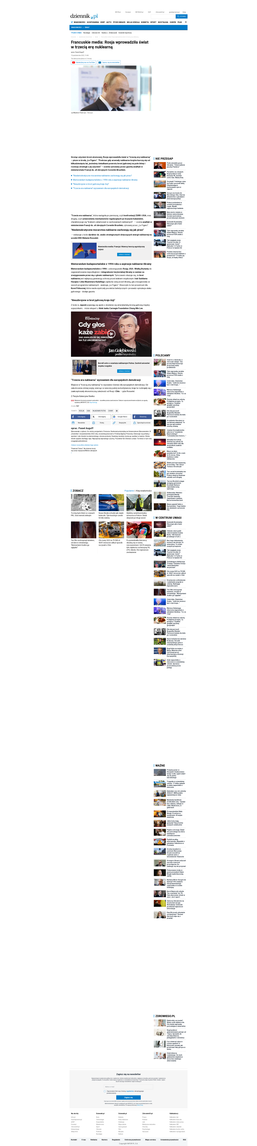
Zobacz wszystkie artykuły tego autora (84, 445)
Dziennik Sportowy (125, 33)
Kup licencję (93, 402)
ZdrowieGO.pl (160, 12)
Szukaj (183, 16)
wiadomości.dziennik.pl (85, 37)
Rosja (81, 411)
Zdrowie (98, 1129)
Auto (97, 1117)
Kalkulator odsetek (175, 1127)
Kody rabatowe (123, 1119)
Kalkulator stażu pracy (177, 1122)
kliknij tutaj (140, 1105)
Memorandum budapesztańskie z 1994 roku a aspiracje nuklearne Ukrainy (105, 180)
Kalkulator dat (174, 1117)
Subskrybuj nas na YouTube (85, 62)
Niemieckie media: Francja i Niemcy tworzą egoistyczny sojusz (121, 248)
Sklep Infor (74, 1131)
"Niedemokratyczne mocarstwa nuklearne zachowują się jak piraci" (102, 175)
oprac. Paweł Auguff (77, 52)
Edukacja (121, 1122)
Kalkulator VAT (174, 1124)
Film (119, 1129)
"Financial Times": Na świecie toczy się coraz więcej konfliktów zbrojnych (84, 451)
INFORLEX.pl (139, 12)
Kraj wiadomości (144, 491)
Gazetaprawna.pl (76, 1119)
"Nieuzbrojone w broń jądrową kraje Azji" (91, 184)
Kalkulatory (174, 1113)
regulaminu (130, 1091)
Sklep (184, 12)
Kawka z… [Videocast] (109, 33)
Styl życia (145, 1131)
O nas (84, 1140)
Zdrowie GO (96, 33)
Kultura (120, 1134)
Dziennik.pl (100, 1113)
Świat (87, 27)
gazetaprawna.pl (174, 12)
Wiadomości (76, 27)
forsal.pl (128, 12)
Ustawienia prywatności (169, 1140)
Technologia (100, 1119)
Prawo (144, 1117)
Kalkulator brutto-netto (177, 1129)
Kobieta (120, 1117)
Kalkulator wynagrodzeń (177, 1131)
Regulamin (116, 1140)
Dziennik (73, 37)
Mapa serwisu (150, 1140)
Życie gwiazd (122, 1127)
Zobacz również (124, 254)
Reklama (94, 1140)
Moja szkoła (122, 1124)
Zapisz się (128, 1097)
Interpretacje (75, 1129)
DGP (149, 12)
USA (88, 411)
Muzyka (120, 1131)
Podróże (98, 1131)
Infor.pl (73, 1117)
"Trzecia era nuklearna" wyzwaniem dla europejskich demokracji (101, 188)
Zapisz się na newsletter (110, 62)
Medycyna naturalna (148, 1124)
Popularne (129, 491)
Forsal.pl (73, 1124)
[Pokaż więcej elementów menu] (186, 22)
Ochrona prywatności (133, 1140)
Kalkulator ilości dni (176, 1119)
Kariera (104, 1140)
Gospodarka (100, 1122)
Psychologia (146, 1129)
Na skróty (74, 1113)
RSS (184, 1140)
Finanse (144, 1119)
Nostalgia (86, 33)
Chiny (110, 411)
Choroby (145, 1127)
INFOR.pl (118, 12)
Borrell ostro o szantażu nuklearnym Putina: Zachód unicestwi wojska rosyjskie (124, 364)
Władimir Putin (99, 411)
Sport (98, 1127)
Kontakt (74, 1140)
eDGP (73, 1122)
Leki (143, 1122)
